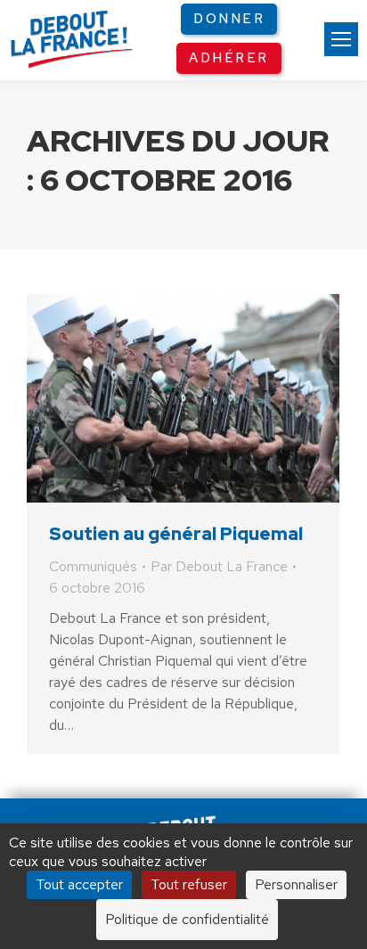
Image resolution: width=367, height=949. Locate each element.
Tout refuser (189, 884)
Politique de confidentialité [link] (187, 919)
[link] (341, 39)
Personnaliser (296, 884)
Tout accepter (79, 884)
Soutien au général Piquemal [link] (176, 533)
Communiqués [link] (93, 566)
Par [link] (219, 566)
